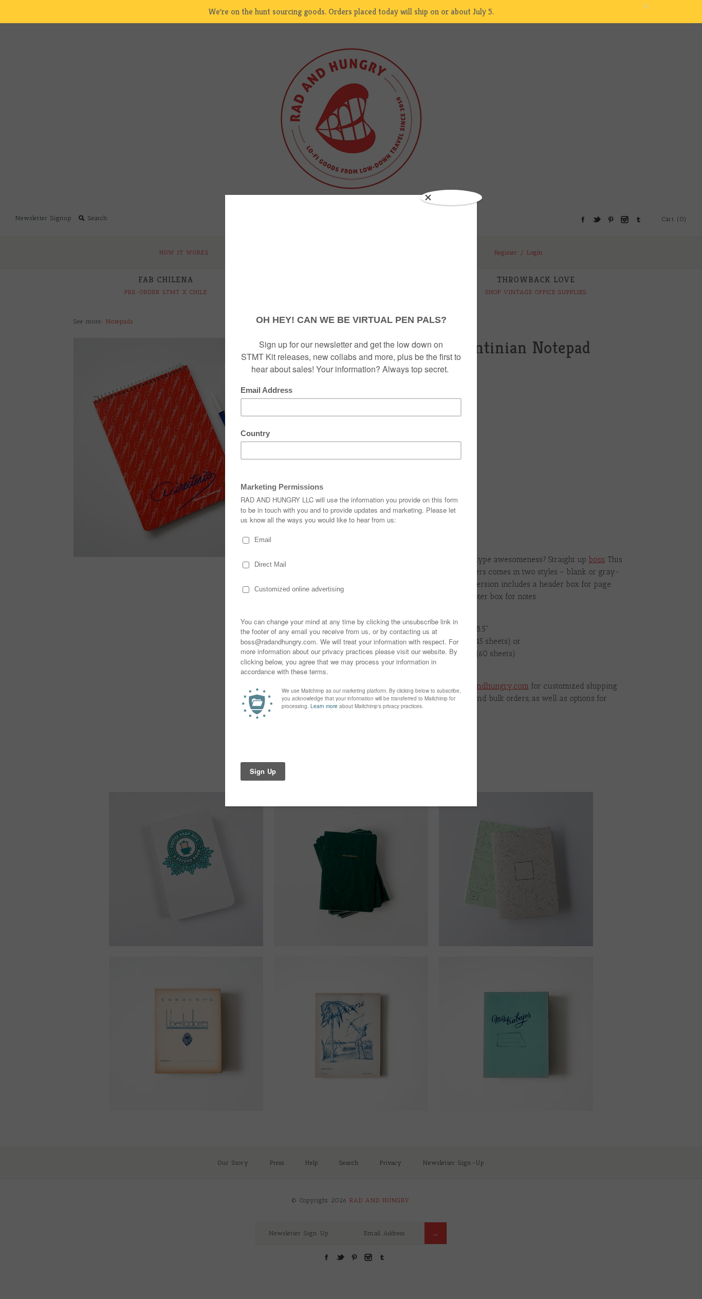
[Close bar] (671, 6)
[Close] (451, 197)
